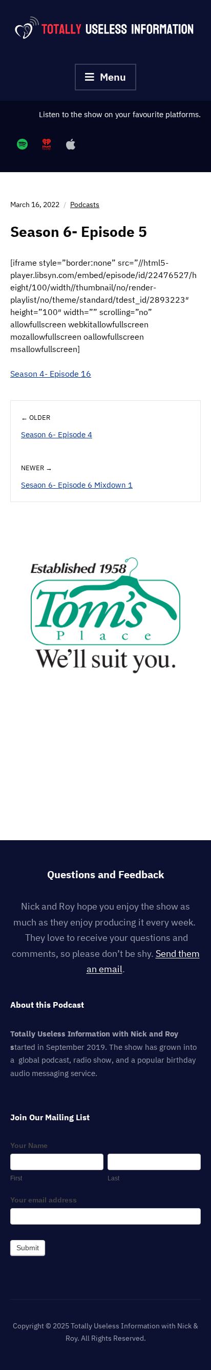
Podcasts (84, 204)
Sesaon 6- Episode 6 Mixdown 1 (77, 485)
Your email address (43, 1200)
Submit (27, 1248)
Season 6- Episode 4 (56, 434)
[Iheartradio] (46, 144)
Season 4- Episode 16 (50, 373)
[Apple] (70, 144)
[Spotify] (22, 144)
